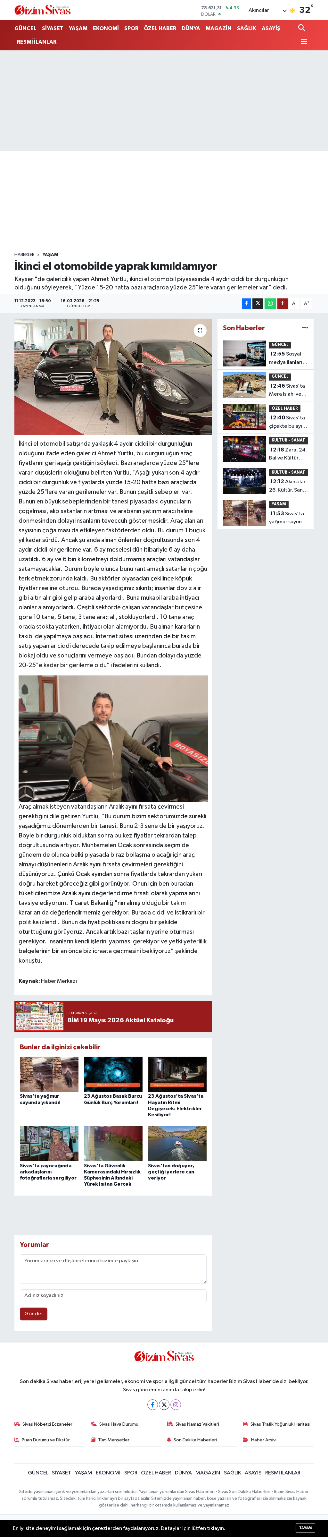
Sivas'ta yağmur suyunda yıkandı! (288, 518)
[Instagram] (175, 1404)
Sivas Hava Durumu (118, 1424)
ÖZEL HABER (160, 28)
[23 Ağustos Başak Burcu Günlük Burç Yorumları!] (113, 1074)
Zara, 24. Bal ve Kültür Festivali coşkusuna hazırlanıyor (288, 454)
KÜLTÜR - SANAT (288, 440)
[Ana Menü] (302, 42)
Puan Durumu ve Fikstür (46, 1440)
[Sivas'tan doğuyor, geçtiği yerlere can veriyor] (177, 1143)
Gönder (33, 1314)
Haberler (24, 255)
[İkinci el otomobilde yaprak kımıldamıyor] (113, 377)
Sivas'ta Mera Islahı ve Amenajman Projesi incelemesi (287, 391)
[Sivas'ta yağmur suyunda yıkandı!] (49, 1074)
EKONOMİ (106, 28)
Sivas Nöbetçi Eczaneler (47, 1424)
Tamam (305, 1528)
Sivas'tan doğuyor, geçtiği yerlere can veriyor (171, 1172)
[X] (164, 1404)
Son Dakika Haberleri (195, 1440)
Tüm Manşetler (113, 1440)
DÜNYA (191, 28)
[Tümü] (305, 328)
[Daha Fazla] (282, 303)
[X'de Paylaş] (257, 303)
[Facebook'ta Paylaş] (246, 303)
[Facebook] (152, 1404)
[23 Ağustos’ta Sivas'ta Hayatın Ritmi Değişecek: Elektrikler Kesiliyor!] (177, 1074)
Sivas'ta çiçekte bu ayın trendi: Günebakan (287, 422)
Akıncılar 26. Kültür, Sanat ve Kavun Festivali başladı (288, 486)
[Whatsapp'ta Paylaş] (270, 303)
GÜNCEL (25, 28)
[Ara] (302, 28)
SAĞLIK (246, 28)
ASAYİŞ (271, 28)
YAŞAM (78, 28)
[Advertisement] (164, 101)
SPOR (131, 28)
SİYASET (52, 28)
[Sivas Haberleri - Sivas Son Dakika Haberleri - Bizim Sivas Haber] (42, 10)
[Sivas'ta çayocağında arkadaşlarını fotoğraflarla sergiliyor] (49, 1143)
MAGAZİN (219, 28)
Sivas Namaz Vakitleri (197, 1424)
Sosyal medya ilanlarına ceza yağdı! (288, 358)
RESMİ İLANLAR (36, 42)
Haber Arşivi (263, 1440)
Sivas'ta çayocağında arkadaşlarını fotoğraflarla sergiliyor (48, 1172)
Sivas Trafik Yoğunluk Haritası (280, 1424)
